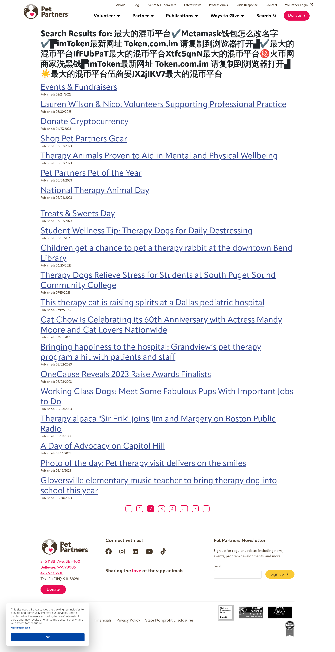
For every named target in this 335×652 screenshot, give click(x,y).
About (120, 5)
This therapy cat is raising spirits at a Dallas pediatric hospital (152, 303)
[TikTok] (163, 551)
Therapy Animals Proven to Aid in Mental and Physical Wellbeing (159, 156)
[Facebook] (108, 551)
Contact (271, 5)
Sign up (278, 574)
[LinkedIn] (135, 551)
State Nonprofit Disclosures (169, 620)
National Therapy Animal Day (95, 191)
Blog (136, 5)
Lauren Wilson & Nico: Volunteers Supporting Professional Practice (163, 105)
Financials (102, 620)
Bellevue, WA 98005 (58, 568)
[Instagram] (122, 551)
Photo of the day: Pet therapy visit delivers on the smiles (143, 464)
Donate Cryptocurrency (85, 122)
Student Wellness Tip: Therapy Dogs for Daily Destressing (147, 231)
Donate (295, 16)
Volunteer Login (296, 5)
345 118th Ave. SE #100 (60, 562)
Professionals (218, 5)
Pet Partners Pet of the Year (91, 173)
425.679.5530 (52, 573)
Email (217, 566)
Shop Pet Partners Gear (84, 139)
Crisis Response (247, 5)
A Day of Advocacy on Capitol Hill (103, 446)
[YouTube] (149, 551)
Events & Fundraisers (161, 5)
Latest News (192, 5)
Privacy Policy (128, 620)
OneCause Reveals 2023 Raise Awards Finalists (126, 375)
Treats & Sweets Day (78, 214)
